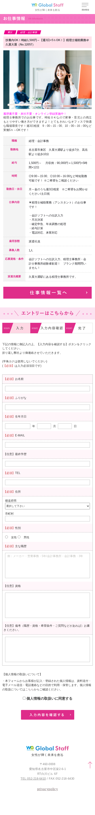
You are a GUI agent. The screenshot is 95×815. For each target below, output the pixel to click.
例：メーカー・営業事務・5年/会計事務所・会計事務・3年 (45, 556)
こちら (29, 689)
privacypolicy (47, 789)
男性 (26, 537)
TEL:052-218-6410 (33, 778)
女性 (14, 537)
